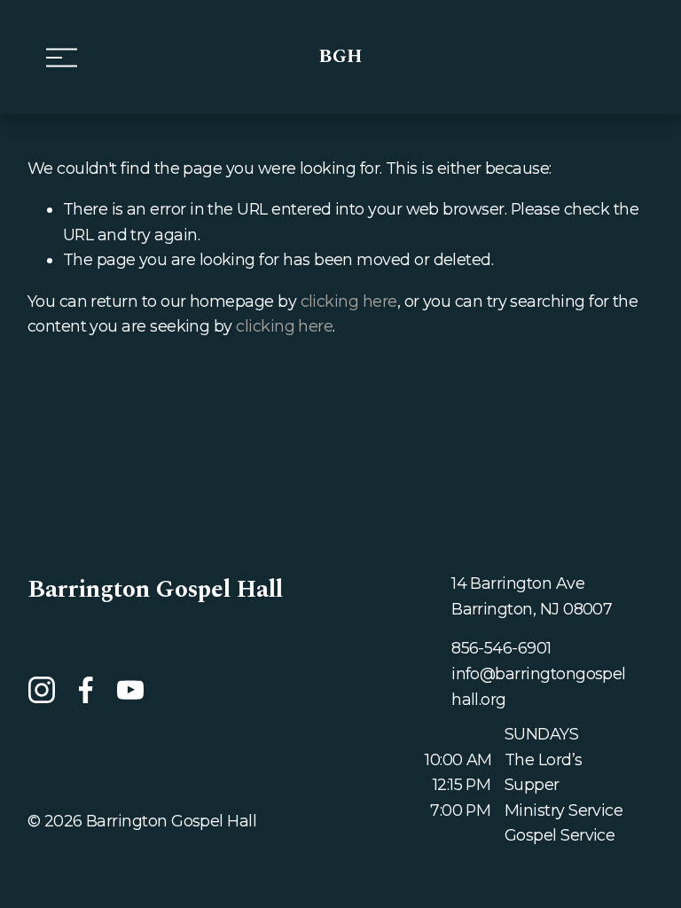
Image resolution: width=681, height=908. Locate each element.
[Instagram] (41, 690)
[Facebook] (86, 690)
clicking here (349, 301)
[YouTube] (130, 690)
